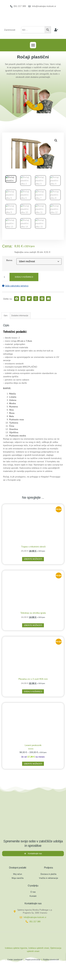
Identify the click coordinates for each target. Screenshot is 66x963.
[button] (33, 45)
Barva (9, 260)
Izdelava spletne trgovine (16, 948)
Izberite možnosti (33, 559)
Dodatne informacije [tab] (19, 315)
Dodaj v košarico (24, 277)
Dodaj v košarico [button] (33, 691)
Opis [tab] (6, 315)
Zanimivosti (9, 30)
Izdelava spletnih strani (38, 948)
